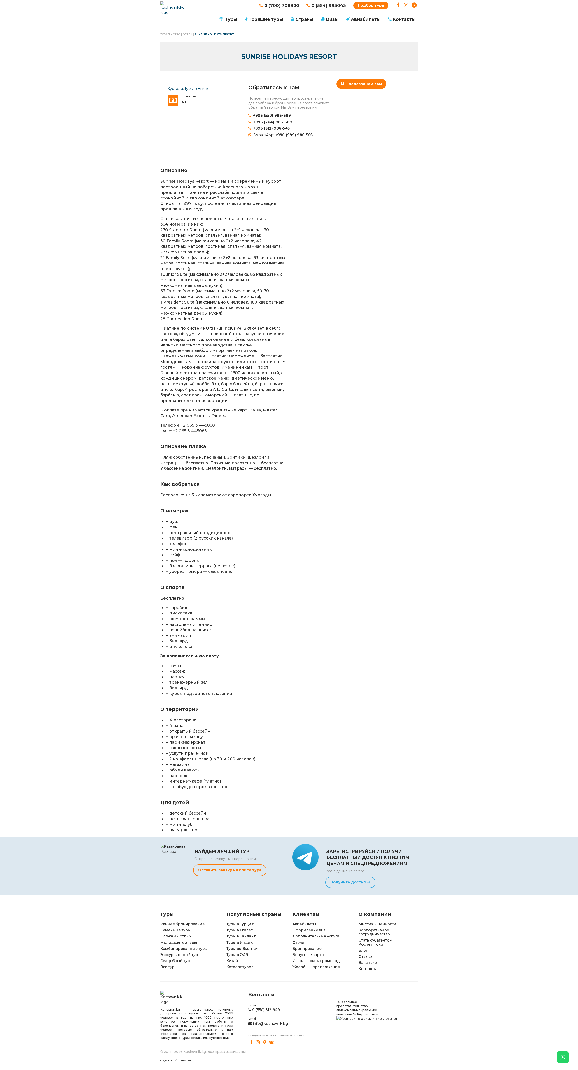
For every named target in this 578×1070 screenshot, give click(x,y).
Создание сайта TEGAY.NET (176, 1060)
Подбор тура (371, 5)
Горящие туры (266, 19)
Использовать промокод (316, 961)
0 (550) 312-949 (266, 1010)
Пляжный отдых (175, 936)
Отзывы (366, 956)
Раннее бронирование (182, 924)
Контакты (404, 19)
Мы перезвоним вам (361, 84)
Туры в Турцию (240, 924)
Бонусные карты (308, 955)
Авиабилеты (365, 19)
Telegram (414, 5)
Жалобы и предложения (316, 967)
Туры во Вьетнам (242, 948)
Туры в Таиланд (241, 936)
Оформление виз (309, 930)
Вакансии (368, 962)
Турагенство (170, 34)
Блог (363, 950)
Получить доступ (348, 882)
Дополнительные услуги (315, 936)
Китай (232, 961)
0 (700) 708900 (281, 5)
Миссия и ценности (377, 924)
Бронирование (307, 948)
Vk (271, 1042)
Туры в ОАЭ (237, 955)
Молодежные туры (178, 942)
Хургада (175, 88)
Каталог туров (239, 967)
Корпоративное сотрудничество (374, 932)
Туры (231, 19)
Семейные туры (175, 930)
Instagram (406, 5)
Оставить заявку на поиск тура (229, 870)
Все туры (168, 967)
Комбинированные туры (184, 948)
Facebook (398, 5)
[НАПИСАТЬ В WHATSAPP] (563, 1057)
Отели (187, 34)
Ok (265, 1042)
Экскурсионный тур (179, 955)
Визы (332, 19)
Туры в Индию (240, 942)
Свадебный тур (175, 961)
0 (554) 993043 (329, 5)
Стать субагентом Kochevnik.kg (375, 942)
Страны (304, 19)
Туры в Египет (197, 88)
